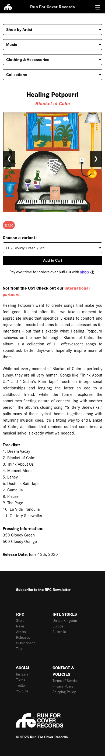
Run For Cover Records (52, 6)
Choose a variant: (20, 237)
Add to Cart (52, 260)
